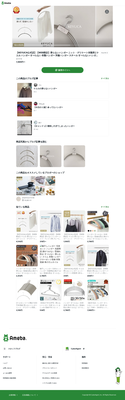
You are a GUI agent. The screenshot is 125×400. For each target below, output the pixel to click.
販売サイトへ (64, 70)
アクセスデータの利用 (49, 373)
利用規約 (85, 363)
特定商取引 (85, 368)
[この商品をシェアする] (107, 12)
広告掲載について (29, 395)
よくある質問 (7, 373)
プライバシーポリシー (49, 368)
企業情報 (12, 395)
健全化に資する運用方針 (50, 363)
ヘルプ (5, 363)
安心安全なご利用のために (51, 378)
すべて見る (105, 78)
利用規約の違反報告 (9, 378)
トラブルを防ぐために (49, 383)
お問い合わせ (7, 368)
